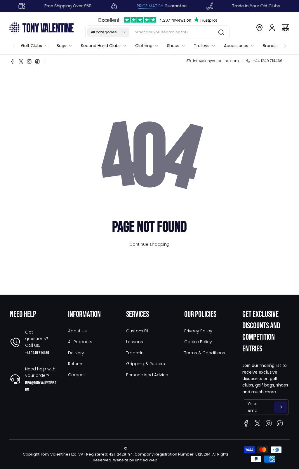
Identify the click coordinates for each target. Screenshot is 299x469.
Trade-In (135, 353)
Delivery (76, 353)
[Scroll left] (13, 44)
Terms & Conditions (204, 353)
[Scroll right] (285, 44)
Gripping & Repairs (145, 364)
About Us (77, 331)
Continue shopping (149, 244)
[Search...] (221, 32)
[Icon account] (272, 27)
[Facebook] (12, 61)
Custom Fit (137, 331)
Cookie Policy (198, 342)
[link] (36, 45)
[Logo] (41, 27)
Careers (76, 375)
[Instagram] (29, 61)
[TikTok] (37, 61)
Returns (76, 364)
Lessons (134, 342)
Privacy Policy (198, 331)
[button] (108, 32)
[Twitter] (21, 61)
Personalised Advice (147, 375)
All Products (80, 342)
